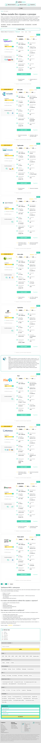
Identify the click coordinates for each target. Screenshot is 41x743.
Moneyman (6, 635)
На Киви (9, 669)
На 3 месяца (14, 675)
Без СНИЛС (35, 24)
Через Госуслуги (35, 698)
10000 (12, 656)
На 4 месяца (20, 675)
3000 (6, 656)
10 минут (7, 662)
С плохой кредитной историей (7, 681)
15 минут (12, 662)
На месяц (3, 675)
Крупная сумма (36, 656)
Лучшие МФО (32, 4)
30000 (23, 656)
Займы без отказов (22, 4)
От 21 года (13, 690)
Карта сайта (3, 726)
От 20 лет (8, 690)
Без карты (9, 24)
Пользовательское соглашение (4, 730)
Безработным (34, 696)
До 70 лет (18, 690)
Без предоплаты (28, 24)
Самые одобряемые (14, 728)
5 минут (3, 662)
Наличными (24, 669)
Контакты (2, 725)
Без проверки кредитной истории (18, 24)
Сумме (22, 31)
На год (30, 675)
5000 (9, 656)
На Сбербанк (4, 669)
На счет (13, 669)
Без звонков (3, 24)
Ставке (29, 31)
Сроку (26, 31)
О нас (2, 724)
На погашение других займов (18, 700)
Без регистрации (4, 26)
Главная (2, 11)
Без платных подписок (27, 696)
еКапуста (5, 636)
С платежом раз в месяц (29, 700)
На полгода (26, 675)
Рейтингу (17, 31)
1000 (3, 656)
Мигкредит (6, 638)
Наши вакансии (3, 728)
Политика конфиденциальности (5, 732)
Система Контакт (30, 669)
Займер (5, 632)
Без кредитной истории (18, 681)
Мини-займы (4, 702)
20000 (20, 656)
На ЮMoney (18, 669)
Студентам (24, 690)
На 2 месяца (9, 675)
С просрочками (4, 683)
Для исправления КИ (12, 683)
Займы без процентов (11, 4)
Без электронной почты (17, 696)
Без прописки (4, 698)
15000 (16, 656)
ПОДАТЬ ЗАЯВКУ (24, 74)
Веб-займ (5, 633)
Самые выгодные (14, 726)
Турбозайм (6, 639)
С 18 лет (3, 690)
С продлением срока (27, 698)
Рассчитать (20, 716)
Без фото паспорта (11, 698)
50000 (31, 656)
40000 (27, 656)
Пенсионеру (29, 690)
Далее (11, 584)
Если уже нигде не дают (22, 683)
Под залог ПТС (19, 698)
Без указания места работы (7, 700)
